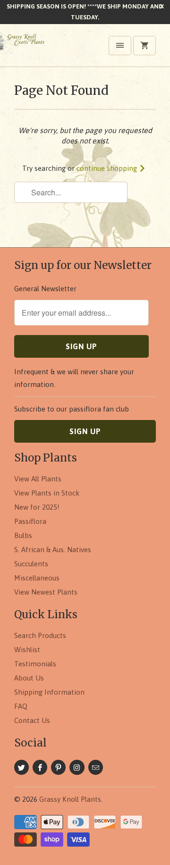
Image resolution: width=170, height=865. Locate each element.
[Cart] (144, 45)
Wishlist (27, 650)
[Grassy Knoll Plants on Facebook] (40, 767)
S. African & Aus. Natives (52, 550)
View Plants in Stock (46, 493)
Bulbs (23, 535)
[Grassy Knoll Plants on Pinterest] (58, 767)
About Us (29, 678)
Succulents (31, 564)
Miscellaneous (37, 578)
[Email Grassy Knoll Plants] (95, 767)
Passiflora (30, 521)
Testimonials (35, 664)
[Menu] (120, 45)
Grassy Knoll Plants (70, 799)
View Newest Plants (45, 592)
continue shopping (107, 168)
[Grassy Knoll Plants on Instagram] (76, 767)
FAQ (20, 706)
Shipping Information (49, 692)
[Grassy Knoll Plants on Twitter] (21, 767)
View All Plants (37, 479)
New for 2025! (37, 507)
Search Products (40, 635)
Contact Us (32, 720)
